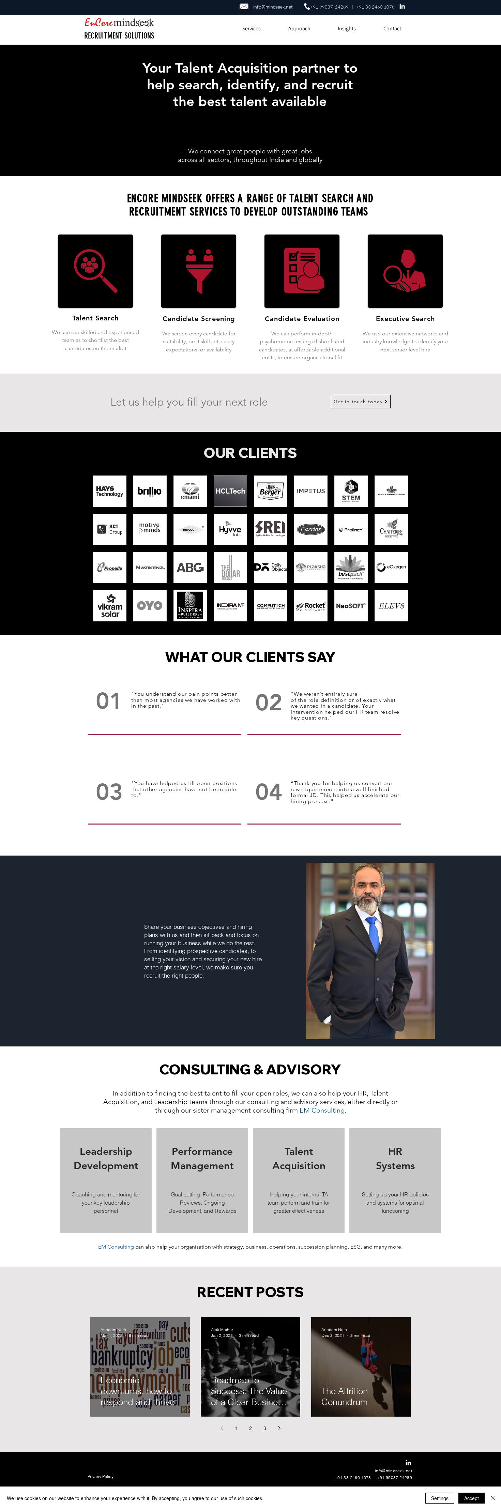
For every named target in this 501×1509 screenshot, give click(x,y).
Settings (440, 1498)
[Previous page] (222, 1428)
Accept (471, 1498)
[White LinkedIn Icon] (402, 6)
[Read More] (111, 492)
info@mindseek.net (273, 7)
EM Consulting (322, 1110)
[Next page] (279, 1428)
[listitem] (106, 1180)
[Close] (493, 1498)
